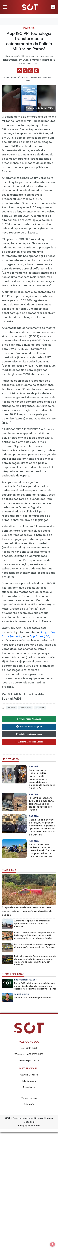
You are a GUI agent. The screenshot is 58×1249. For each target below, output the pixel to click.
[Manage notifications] (52, 1244)
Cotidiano (25, 708)
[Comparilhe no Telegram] (36, 70)
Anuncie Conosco (29, 1074)
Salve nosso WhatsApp (30, 719)
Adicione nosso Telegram (30, 727)
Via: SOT (8, 694)
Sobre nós (29, 1104)
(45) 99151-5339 (29, 1048)
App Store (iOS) (40, 636)
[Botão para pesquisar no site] (53, 7)
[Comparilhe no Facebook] (19, 70)
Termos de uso (29, 1098)
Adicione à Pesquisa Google (30, 742)
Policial (40, 708)
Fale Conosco (29, 1081)
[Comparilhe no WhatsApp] (30, 70)
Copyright (24, 1125)
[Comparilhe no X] (25, 70)
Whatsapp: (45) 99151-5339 (29, 1054)
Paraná (29, 28)
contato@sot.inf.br (29, 1060)
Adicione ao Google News (30, 734)
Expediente (29, 1087)
